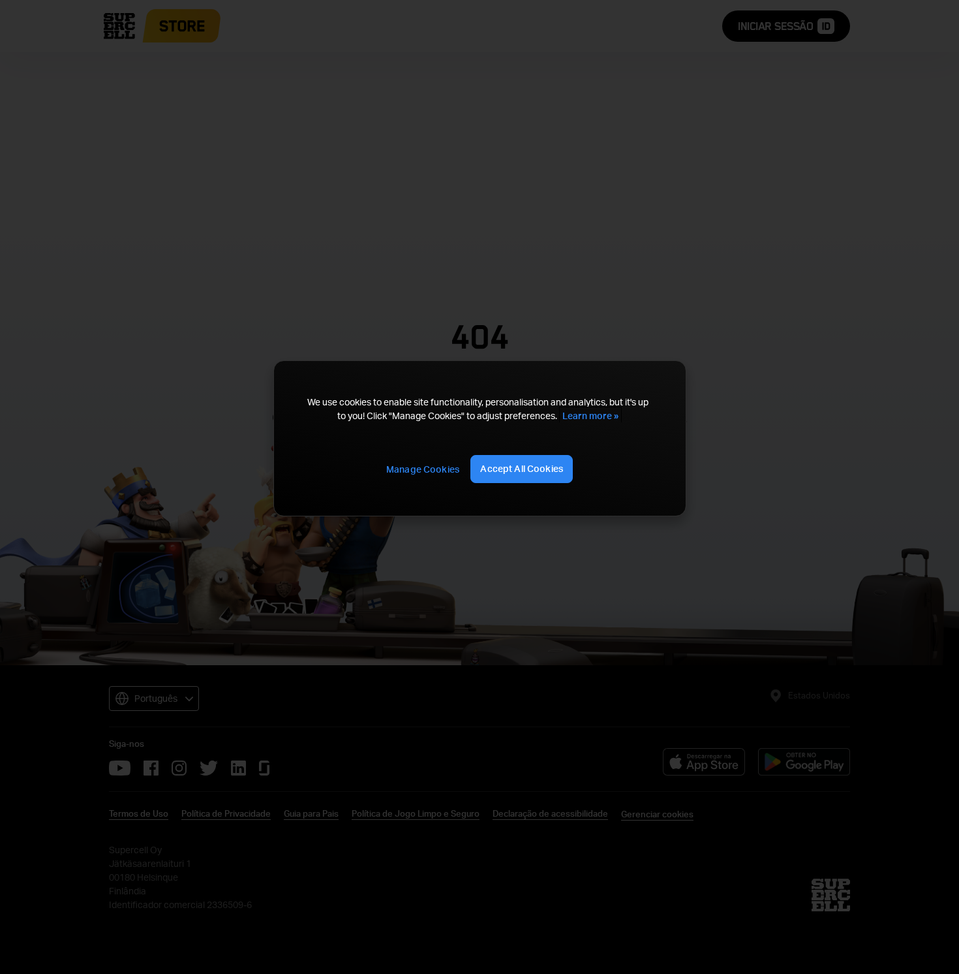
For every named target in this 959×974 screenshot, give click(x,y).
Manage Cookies (422, 469)
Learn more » (590, 415)
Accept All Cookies (521, 468)
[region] (479, 438)
